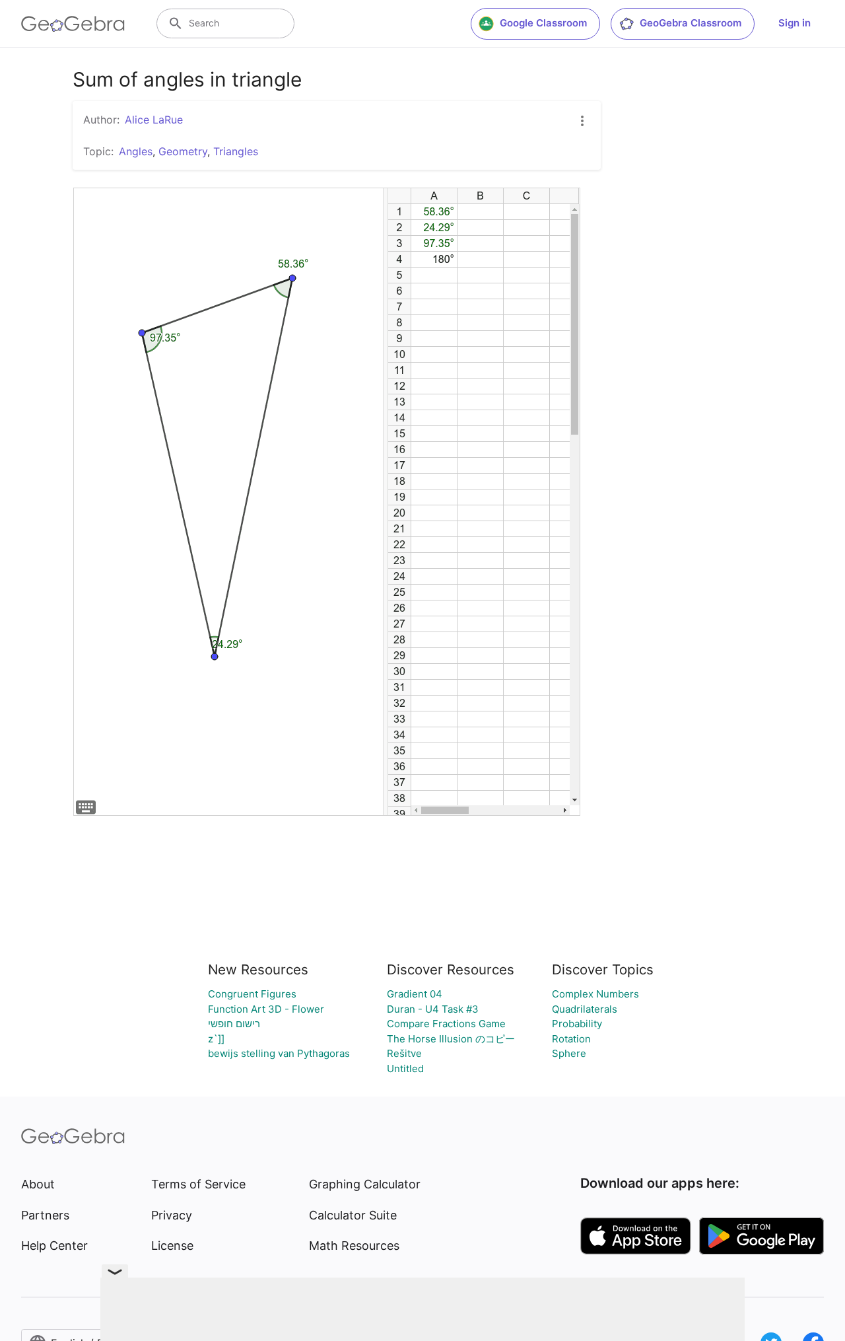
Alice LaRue (154, 119)
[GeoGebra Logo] (73, 24)
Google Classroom (543, 23)
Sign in (794, 23)
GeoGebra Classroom (690, 23)
